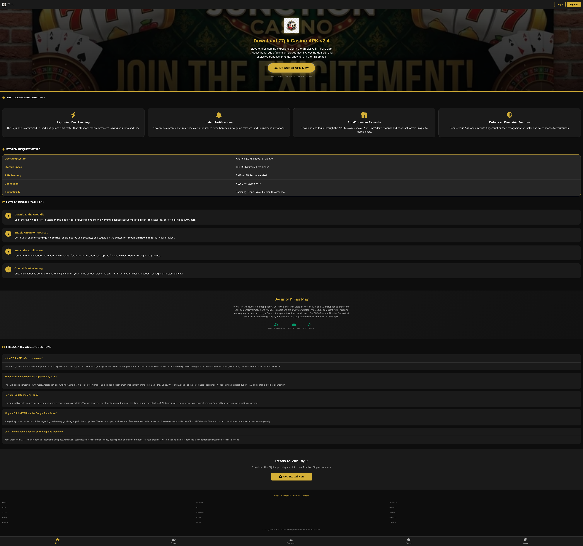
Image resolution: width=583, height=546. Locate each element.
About (198, 517)
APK (4, 507)
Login (560, 4)
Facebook (286, 495)
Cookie (5, 522)
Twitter (296, 495)
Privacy (392, 522)
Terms (198, 522)
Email (276, 495)
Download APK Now (294, 68)
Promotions (200, 512)
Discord (305, 495)
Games (392, 507)
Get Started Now (293, 476)
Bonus (392, 512)
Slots (4, 512)
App (197, 507)
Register (573, 4)
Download (393, 502)
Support (392, 517)
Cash (4, 517)
